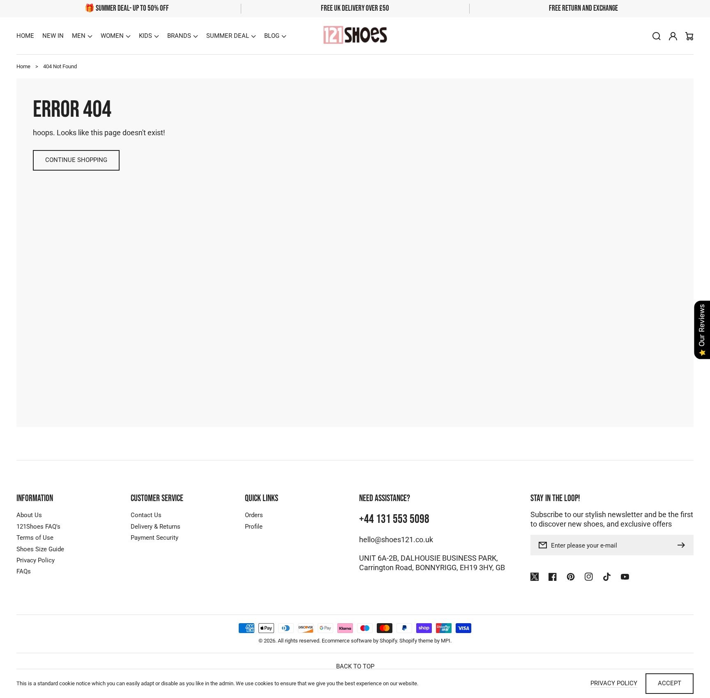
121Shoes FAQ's (38, 526)
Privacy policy (613, 683)
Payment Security (154, 537)
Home (23, 66)
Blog (271, 35)
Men (78, 35)
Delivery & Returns (155, 526)
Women (112, 35)
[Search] (656, 36)
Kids (145, 35)
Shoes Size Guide (40, 549)
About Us (29, 515)
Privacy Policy (35, 560)
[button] (82, 36)
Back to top (355, 666)
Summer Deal (227, 35)
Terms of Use (34, 537)
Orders (254, 515)
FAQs (23, 571)
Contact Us (146, 515)
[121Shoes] (355, 36)
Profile (254, 526)
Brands (179, 35)
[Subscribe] (683, 545)
